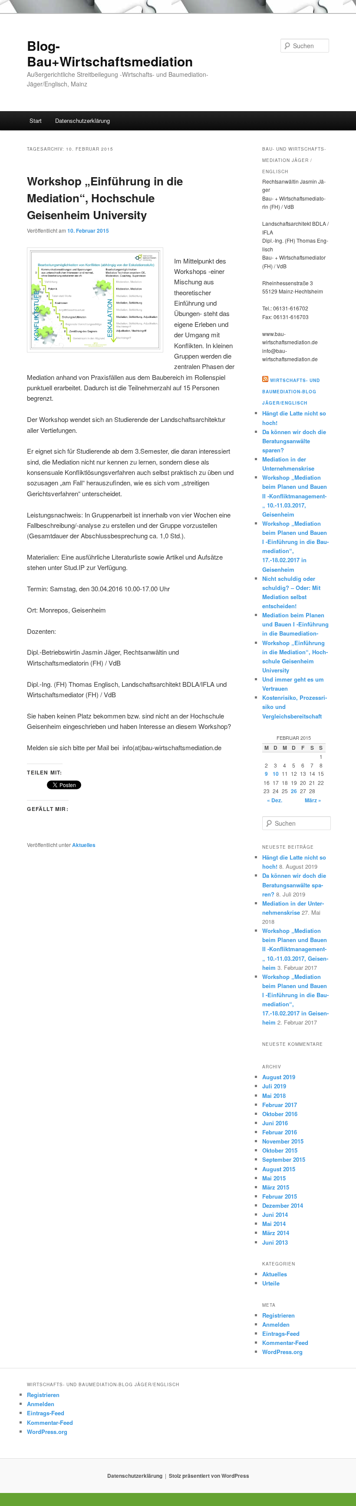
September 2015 (283, 1159)
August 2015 (278, 1169)
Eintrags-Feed (281, 1333)
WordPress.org (282, 1352)
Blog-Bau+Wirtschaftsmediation (110, 53)
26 (294, 791)
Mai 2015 (274, 1178)
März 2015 (275, 1187)
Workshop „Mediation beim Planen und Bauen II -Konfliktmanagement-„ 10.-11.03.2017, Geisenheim (294, 495)
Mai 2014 (274, 1223)
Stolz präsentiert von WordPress (209, 1476)
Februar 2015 (279, 1196)
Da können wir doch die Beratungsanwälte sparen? (294, 441)
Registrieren (278, 1315)
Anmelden (276, 1324)
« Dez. (274, 800)
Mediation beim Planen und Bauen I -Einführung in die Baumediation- (295, 624)
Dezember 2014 (282, 1205)
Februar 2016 (279, 1132)
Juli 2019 (274, 1086)
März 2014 (275, 1233)
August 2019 (278, 1077)
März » (313, 800)
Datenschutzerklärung (82, 120)
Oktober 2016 (279, 1114)
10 (276, 774)
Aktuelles (84, 845)
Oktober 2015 (279, 1150)
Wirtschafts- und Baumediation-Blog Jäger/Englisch (291, 391)
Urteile (271, 1283)
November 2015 (282, 1141)
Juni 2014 (275, 1214)
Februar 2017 (279, 1105)
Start (36, 120)
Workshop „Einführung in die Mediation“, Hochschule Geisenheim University (105, 198)
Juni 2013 (275, 1242)
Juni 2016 (275, 1123)
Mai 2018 (274, 1095)
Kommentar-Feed (285, 1342)
